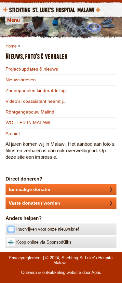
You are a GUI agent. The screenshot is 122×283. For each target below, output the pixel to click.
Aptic (96, 272)
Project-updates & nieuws (32, 69)
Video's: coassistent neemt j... (36, 101)
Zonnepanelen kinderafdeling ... (38, 90)
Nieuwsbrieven (21, 79)
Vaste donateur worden (34, 203)
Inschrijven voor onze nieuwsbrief (47, 229)
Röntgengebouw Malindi (30, 112)
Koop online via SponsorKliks (43, 242)
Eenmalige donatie (29, 189)
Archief (13, 133)
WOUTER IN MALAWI (28, 122)
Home (11, 46)
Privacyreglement (25, 257)
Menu (13, 20)
